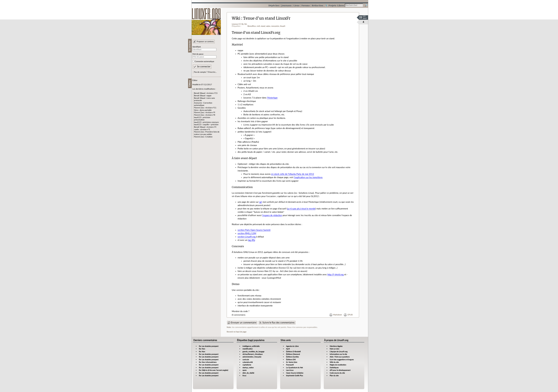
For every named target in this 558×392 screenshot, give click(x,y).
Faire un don (334, 349)
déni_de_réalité (248, 373)
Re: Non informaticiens (208, 362)
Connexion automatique (204, 61)
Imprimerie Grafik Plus (294, 375)
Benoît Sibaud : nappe (202, 96)
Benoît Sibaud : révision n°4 (205, 127)
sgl (260, 202)
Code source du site (337, 373)
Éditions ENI (291, 359)
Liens (296, 5)
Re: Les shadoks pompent (208, 346)
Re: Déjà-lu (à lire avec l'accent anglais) (213, 370)
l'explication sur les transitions (308, 177)
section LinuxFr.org (247, 237)
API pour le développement (340, 370)
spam (245, 370)
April (288, 349)
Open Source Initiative (294, 373)
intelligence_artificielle (251, 346)
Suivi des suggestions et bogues (342, 359)
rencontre (275, 26)
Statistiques (334, 367)
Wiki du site (334, 362)
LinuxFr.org (206, 20)
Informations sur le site (338, 354)
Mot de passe (197, 54)
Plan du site (334, 375)
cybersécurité (248, 362)
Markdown (337, 315)
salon (268, 26)
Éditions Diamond (293, 354)
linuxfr (282, 26)
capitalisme (247, 365)
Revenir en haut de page (236, 332)
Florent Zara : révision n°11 (205, 108)
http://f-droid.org (335, 274)
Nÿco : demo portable (203, 110)
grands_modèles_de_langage (253, 351)
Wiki (236, 18)
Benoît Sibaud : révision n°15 (206, 93)
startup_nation (248, 367)
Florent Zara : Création (203, 137)
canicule (246, 359)
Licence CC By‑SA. (239, 24)
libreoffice (251, 26)
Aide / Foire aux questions (340, 357)
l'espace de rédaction (272, 215)
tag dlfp (251, 240)
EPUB (350, 315)
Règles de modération (338, 365)
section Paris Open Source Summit (254, 230)
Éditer (194, 80)
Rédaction (317, 5)
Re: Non (202, 349)
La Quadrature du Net (294, 367)
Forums (305, 5)
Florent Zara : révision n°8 (204, 115)
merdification (248, 349)
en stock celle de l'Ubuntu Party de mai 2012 (292, 174)
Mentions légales (336, 346)
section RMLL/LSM (247, 233)
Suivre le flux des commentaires (278, 322)
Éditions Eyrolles (292, 357)
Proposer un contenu (205, 41)
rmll (258, 26)
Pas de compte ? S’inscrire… (205, 72)
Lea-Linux (290, 370)
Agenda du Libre (292, 346)
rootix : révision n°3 (202, 129)
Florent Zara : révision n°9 (204, 112)
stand (263, 26)
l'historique (272, 98)
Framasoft (290, 365)
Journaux (286, 5)
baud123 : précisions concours (206, 122)
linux (244, 375)
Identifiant (196, 47)
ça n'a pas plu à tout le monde (301, 209)
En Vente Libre (291, 362)
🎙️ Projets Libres (334, 5)
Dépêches (273, 5)
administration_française (252, 357)
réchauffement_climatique (253, 354)
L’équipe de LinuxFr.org (338, 351)
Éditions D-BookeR (293, 351)
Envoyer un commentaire (243, 322)
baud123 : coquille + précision (206, 124)
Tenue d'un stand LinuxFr (266, 18)
